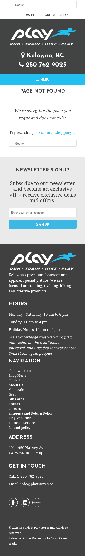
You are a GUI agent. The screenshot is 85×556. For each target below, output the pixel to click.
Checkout (67, 15)
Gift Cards (16, 399)
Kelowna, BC (44, 56)
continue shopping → (57, 132)
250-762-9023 (45, 65)
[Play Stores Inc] (43, 37)
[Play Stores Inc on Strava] (36, 502)
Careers (15, 408)
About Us (16, 385)
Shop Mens (17, 375)
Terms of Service (22, 423)
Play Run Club (20, 418)
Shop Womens (20, 371)
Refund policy (20, 427)
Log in (29, 15)
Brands (14, 404)
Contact (14, 380)
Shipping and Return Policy (31, 413)
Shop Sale (16, 390)
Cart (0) (49, 15)
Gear (12, 394)
